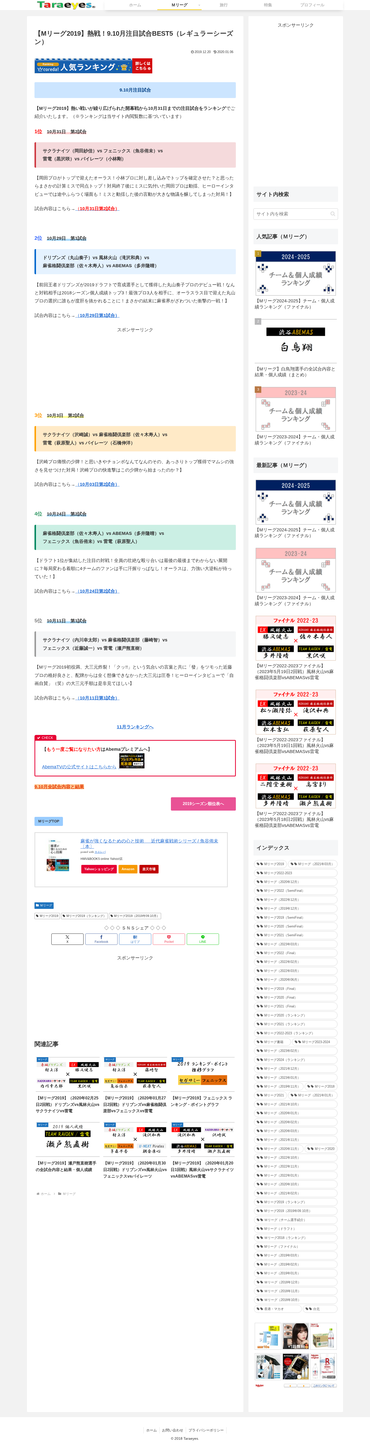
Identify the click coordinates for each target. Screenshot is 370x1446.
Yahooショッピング (99, 869)
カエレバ (100, 852)
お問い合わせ (172, 1430)
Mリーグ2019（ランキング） (86, 916)
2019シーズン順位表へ (203, 804)
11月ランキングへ (135, 726)
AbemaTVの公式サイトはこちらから (79, 766)
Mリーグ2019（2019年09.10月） (137, 916)
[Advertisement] (135, 369)
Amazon (128, 869)
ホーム (151, 1430)
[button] (332, 214)
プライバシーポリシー (206, 1430)
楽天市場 (149, 869)
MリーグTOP (48, 821)
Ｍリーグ (46, 905)
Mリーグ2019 (49, 916)
